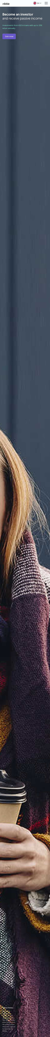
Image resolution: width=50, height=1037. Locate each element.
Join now (9, 36)
